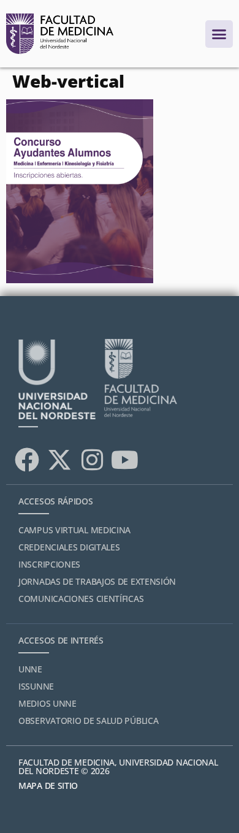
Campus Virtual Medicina (74, 530)
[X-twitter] (59, 459)
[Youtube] (124, 459)
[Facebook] (27, 459)
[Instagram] (92, 459)
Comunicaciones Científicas (80, 598)
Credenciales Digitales (69, 547)
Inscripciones (49, 564)
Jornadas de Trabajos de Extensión (97, 581)
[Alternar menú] (219, 34)
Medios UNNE (47, 703)
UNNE (30, 669)
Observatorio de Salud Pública (88, 720)
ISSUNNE (36, 686)
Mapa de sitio (48, 785)
